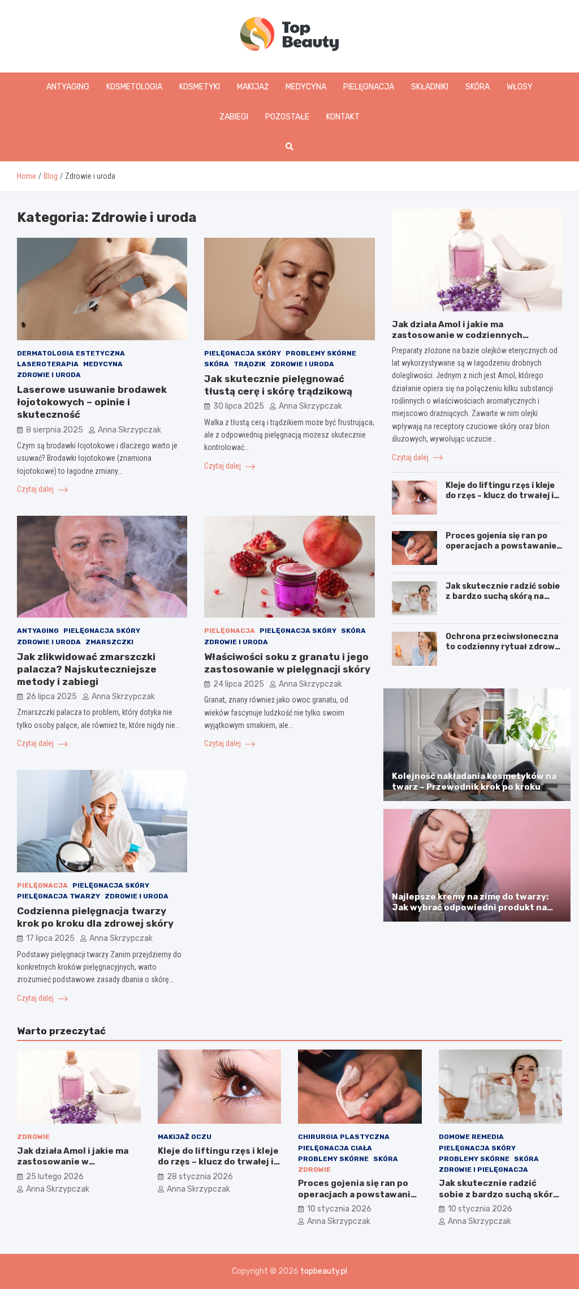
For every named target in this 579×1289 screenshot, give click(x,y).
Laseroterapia (48, 364)
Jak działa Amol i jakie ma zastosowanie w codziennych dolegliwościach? (457, 335)
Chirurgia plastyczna (344, 1137)
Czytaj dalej (36, 489)
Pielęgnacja (368, 87)
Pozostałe (287, 117)
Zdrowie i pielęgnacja (483, 1170)
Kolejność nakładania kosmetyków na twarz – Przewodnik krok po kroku (474, 782)
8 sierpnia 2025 (54, 430)
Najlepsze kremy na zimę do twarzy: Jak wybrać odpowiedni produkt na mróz (470, 908)
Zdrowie (33, 1137)
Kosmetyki (199, 87)
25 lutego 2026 (55, 1176)
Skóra (477, 87)
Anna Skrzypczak (129, 430)
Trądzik (250, 364)
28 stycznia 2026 (200, 1176)
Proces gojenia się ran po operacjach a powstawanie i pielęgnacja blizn (503, 546)
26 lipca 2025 (51, 696)
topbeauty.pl (323, 1271)
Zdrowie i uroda (49, 375)
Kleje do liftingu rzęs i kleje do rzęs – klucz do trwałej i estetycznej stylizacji (500, 496)
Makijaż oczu (184, 1137)
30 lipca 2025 (238, 406)
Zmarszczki (109, 642)
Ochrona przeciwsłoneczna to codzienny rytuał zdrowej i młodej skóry (504, 647)
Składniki (429, 87)
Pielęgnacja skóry (242, 353)
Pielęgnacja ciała (335, 1148)
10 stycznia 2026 (339, 1209)
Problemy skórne (321, 353)
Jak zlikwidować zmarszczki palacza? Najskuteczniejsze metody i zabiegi (87, 669)
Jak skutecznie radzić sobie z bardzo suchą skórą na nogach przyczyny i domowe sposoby (503, 601)
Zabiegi (233, 117)
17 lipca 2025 (50, 938)
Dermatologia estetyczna (71, 353)
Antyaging (67, 87)
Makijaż (253, 87)
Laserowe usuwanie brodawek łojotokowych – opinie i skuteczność (92, 402)
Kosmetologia (134, 87)
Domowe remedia (471, 1137)
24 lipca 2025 (238, 684)
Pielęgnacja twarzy (58, 896)
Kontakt (343, 117)
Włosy (520, 87)
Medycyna (306, 87)
